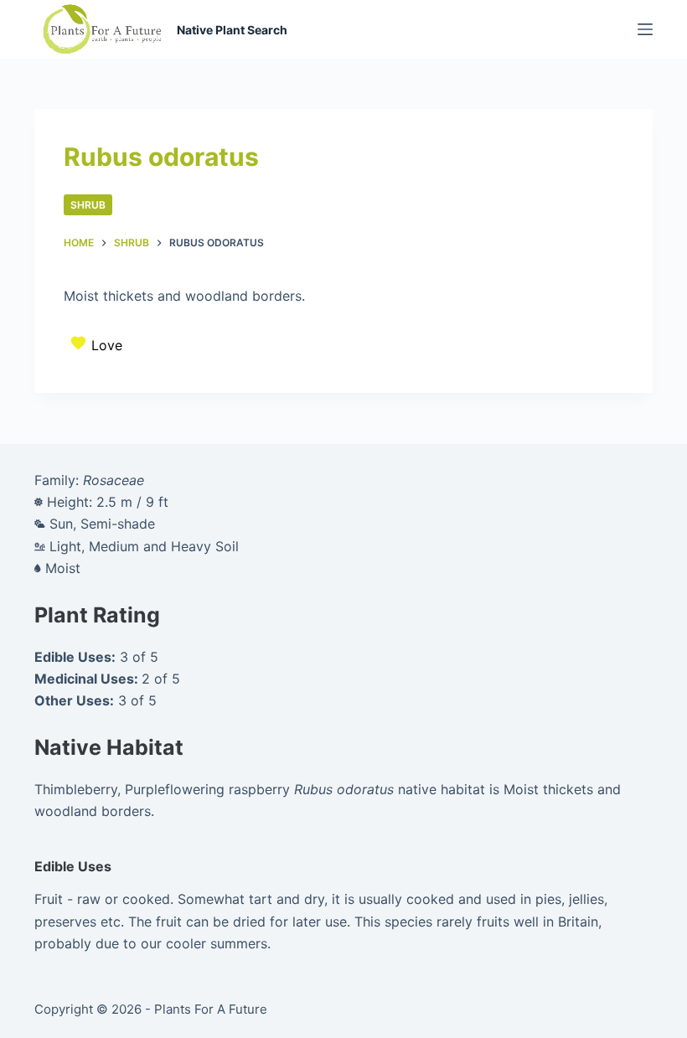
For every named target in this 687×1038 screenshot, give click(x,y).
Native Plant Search (232, 30)
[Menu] (645, 29)
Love (106, 345)
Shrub (88, 205)
